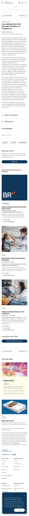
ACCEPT (19, 510)
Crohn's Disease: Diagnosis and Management (13, 390)
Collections (4, 469)
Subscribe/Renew (6, 485)
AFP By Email (5, 491)
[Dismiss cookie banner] (24, 495)
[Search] (25, 2)
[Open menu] (2, 2)
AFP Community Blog (7, 475)
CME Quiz (4, 472)
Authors (16, 460)
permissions (16, 443)
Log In (3, 135)
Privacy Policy (20, 506)
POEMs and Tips (6, 21)
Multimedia (4, 478)
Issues (3, 463)
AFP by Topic (5, 466)
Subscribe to (8, 420)
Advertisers (16, 469)
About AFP (16, 485)
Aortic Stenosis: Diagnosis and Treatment (13, 393)
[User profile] (22, 2)
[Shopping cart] (19, 2)
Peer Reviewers (17, 463)
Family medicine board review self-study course (14, 207)
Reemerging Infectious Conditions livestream (13, 259)
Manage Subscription (7, 488)
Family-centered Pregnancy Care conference (13, 312)
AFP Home (4, 460)
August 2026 (8, 380)
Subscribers (16, 466)
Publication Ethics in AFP (19, 489)
